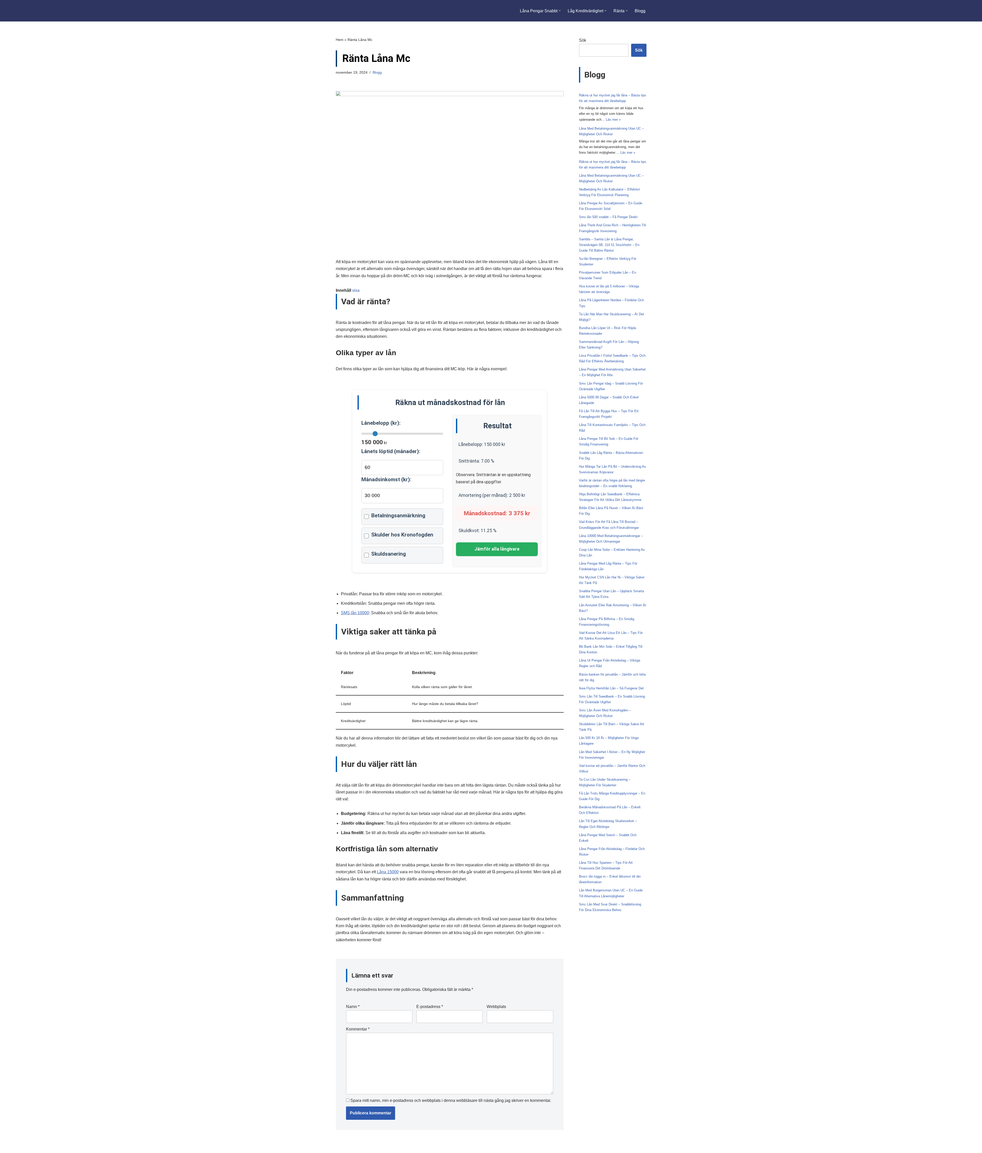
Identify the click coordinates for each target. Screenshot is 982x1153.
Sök (582, 40)
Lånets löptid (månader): (390, 451)
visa (356, 290)
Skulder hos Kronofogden (402, 535)
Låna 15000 (388, 872)
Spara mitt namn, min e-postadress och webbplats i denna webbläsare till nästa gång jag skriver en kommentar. (450, 1100)
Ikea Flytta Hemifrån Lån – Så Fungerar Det (611, 688)
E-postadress (429, 1006)
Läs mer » (613, 119)
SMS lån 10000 (355, 613)
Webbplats (496, 1006)
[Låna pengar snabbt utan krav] (360, 11)
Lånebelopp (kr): (380, 423)
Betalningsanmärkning (398, 515)
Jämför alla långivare (496, 549)
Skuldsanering (388, 554)
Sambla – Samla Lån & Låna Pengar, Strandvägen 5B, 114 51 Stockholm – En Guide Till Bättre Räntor (609, 244)
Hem (339, 40)
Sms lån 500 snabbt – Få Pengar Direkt (608, 217)
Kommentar (358, 1029)
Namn (353, 1006)
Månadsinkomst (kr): (386, 479)
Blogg (640, 11)
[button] (560, 11)
